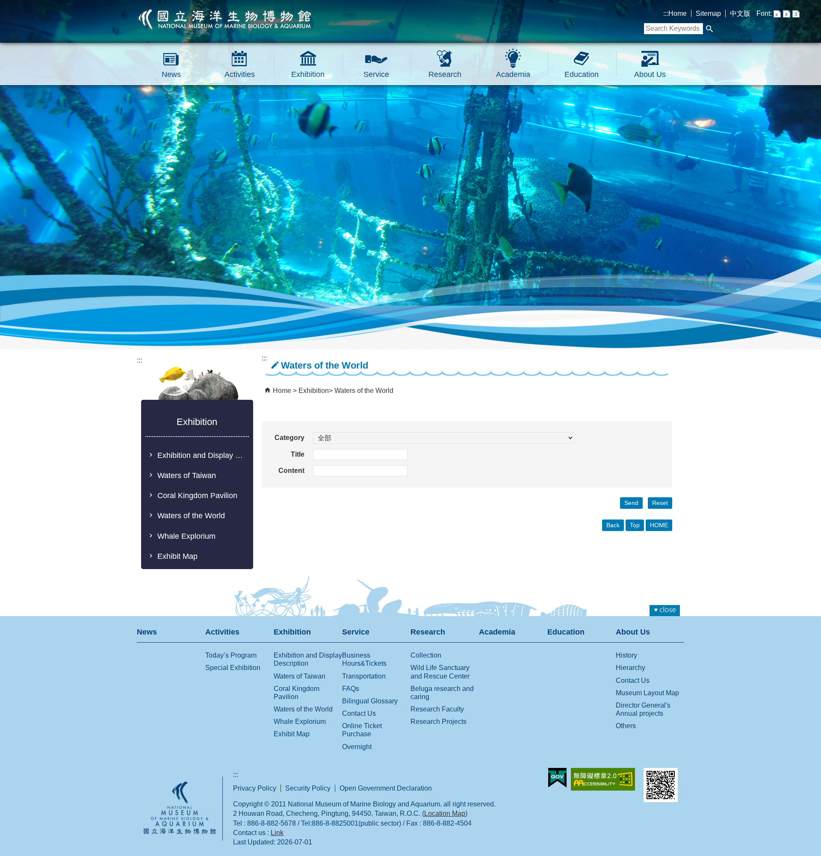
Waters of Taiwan (186, 475)
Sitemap (708, 13)
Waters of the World (191, 515)
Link (277, 832)
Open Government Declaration (386, 788)
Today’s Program (231, 655)
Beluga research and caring (442, 692)
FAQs (350, 688)
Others (626, 725)
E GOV (557, 778)
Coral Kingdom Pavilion (197, 495)
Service (376, 74)
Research (444, 74)
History (626, 655)
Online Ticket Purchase (362, 730)
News (171, 74)
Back (613, 525)
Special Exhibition (232, 667)
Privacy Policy (254, 788)
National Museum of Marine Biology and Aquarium (225, 19)
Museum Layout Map (647, 693)
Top (635, 525)
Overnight (357, 746)
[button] (709, 28)
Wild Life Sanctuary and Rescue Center (440, 671)
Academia (513, 74)
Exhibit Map (177, 556)
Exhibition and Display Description (202, 455)
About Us (650, 74)
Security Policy (308, 788)
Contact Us (359, 713)
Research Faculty (437, 709)
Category (289, 437)
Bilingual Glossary (370, 701)
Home (677, 13)
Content (291, 470)
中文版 (740, 13)
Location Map (444, 813)
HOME (659, 525)
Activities (239, 74)
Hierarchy (630, 667)
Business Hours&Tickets (364, 659)
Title (297, 454)
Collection (425, 655)
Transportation (364, 676)
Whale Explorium (186, 536)
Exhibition (308, 74)
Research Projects (438, 721)
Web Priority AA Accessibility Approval (603, 779)
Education (581, 74)
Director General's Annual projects (643, 709)
